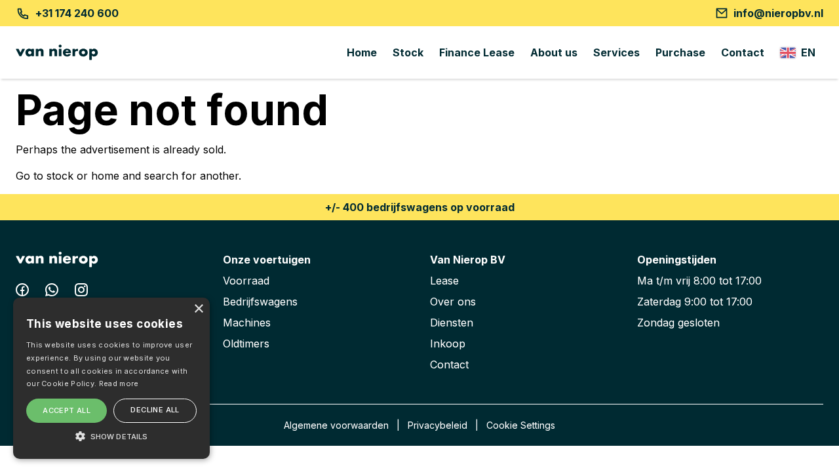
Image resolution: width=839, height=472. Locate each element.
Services (616, 52)
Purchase (680, 52)
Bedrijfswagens (260, 301)
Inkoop (447, 343)
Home (362, 52)
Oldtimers (246, 343)
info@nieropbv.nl (778, 13)
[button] (111, 435)
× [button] (198, 309)
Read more (119, 383)
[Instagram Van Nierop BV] (81, 292)
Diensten (451, 322)
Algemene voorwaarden (336, 425)
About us (553, 52)
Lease (444, 280)
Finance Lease (477, 52)
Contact (742, 52)
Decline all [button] (154, 409)
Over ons (453, 301)
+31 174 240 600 (77, 13)
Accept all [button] (66, 410)
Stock (408, 52)
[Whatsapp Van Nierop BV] (53, 292)
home (105, 175)
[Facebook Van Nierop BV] (24, 292)
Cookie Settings (520, 425)
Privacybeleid (437, 425)
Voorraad (246, 280)
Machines (247, 322)
